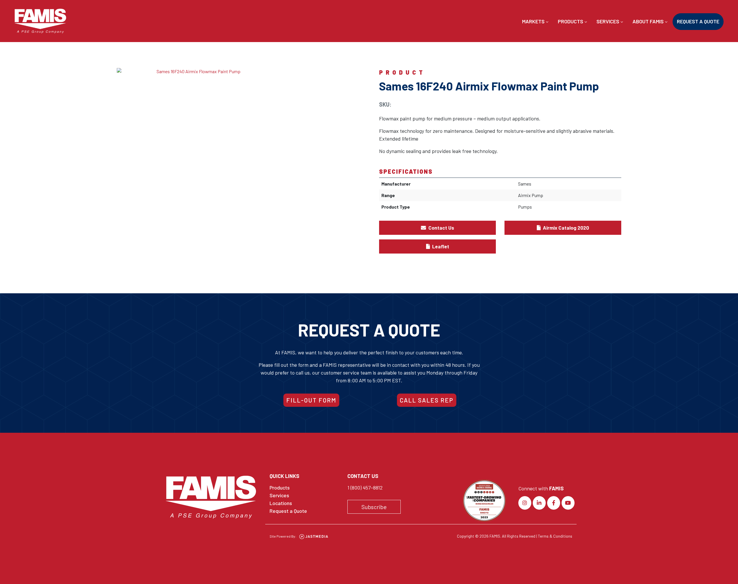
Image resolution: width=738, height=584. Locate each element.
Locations (281, 503)
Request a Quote (698, 21)
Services (608, 21)
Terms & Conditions (555, 536)
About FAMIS (648, 21)
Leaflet (440, 246)
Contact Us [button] (440, 227)
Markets (534, 21)
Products (571, 21)
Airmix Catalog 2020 (565, 227)
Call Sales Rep (426, 400)
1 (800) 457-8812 (365, 487)
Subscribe (374, 506)
